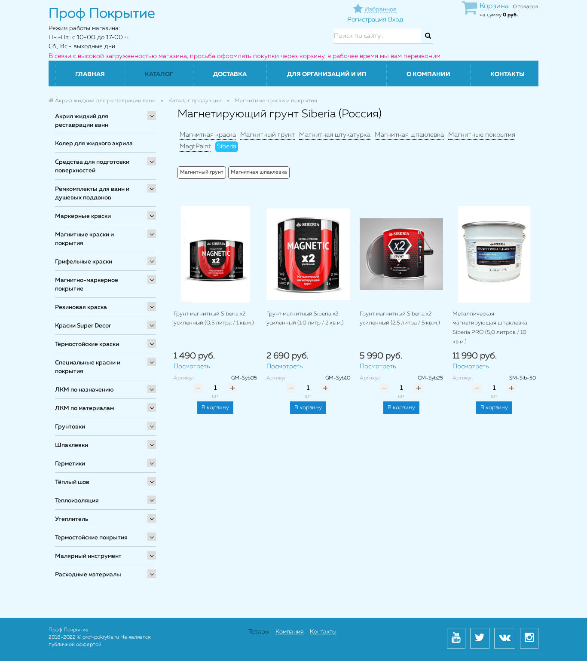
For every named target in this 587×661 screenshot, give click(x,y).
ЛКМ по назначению (84, 390)
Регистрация (366, 19)
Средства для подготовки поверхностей (92, 166)
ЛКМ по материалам (84, 408)
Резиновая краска (81, 307)
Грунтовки (70, 427)
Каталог (159, 74)
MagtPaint (195, 146)
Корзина (494, 6)
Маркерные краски (83, 216)
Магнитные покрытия (481, 135)
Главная (90, 74)
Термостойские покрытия (91, 538)
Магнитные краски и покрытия (84, 239)
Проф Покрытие (69, 630)
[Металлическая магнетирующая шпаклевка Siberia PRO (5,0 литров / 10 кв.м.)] (494, 254)
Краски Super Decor (83, 326)
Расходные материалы (88, 575)
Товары (258, 632)
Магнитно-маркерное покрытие (86, 284)
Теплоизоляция (77, 501)
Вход (395, 19)
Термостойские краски (87, 344)
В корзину (215, 407)
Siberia (226, 146)
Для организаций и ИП (327, 74)
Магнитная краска (208, 135)
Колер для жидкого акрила (94, 144)
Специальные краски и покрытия (87, 367)
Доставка (230, 74)
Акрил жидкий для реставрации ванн (81, 120)
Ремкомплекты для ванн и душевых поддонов (92, 193)
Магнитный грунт (267, 135)
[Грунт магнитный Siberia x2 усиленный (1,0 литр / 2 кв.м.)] (308, 254)
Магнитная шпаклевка (409, 135)
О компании (428, 74)
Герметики (70, 464)
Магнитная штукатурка (334, 135)
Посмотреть (192, 366)
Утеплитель (71, 519)
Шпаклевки (71, 445)
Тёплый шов (72, 482)
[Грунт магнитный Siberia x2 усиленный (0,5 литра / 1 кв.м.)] (215, 254)
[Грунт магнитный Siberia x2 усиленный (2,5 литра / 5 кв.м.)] (401, 254)
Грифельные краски (83, 262)
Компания (289, 632)
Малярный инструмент (88, 556)
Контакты (507, 74)
